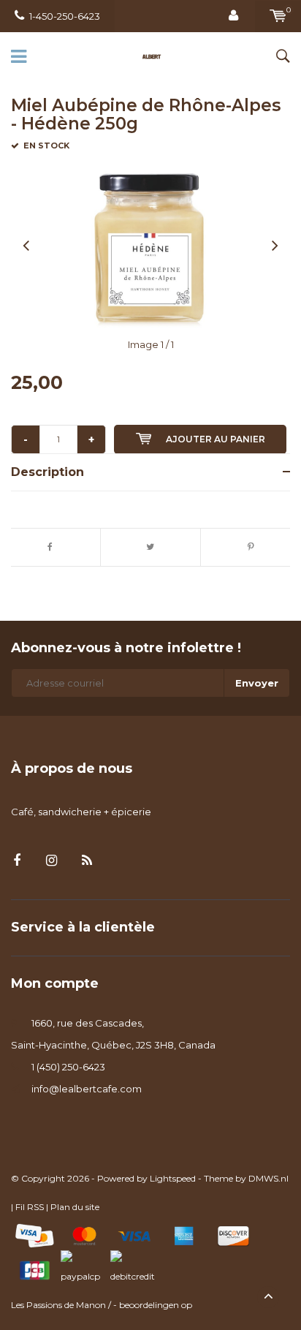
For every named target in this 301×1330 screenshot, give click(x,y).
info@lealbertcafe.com (86, 1089)
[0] (278, 16)
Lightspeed (173, 1178)
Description (47, 472)
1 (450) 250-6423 (68, 1067)
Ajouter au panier (215, 439)
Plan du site (74, 1206)
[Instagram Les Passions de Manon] (51, 861)
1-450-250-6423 (64, 16)
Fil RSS (29, 1206)
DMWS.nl (268, 1178)
